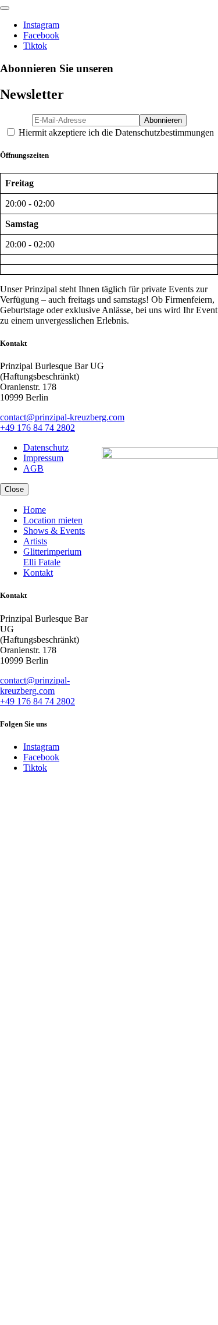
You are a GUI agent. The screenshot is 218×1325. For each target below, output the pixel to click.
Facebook (41, 35)
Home (34, 510)
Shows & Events (54, 531)
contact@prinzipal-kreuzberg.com (62, 417)
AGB (33, 468)
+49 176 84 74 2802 (37, 428)
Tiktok (35, 46)
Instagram (41, 25)
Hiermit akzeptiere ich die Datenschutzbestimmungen (115, 132)
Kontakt (38, 573)
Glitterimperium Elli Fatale (52, 557)
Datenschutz (46, 447)
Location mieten (53, 520)
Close (14, 489)
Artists (35, 541)
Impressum (43, 458)
